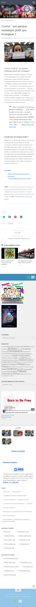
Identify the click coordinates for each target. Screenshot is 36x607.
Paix (31, 362)
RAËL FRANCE (3, 2)
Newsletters (30, 503)
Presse (21, 364)
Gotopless (28, 353)
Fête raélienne (21, 353)
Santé (4, 369)
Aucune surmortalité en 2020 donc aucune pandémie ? (7, 262)
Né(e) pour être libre (6, 417)
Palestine (5, 364)
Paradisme (13, 364)
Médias (17, 360)
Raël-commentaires (7, 20)
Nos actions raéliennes (9, 507)
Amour (27, 346)
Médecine (12, 360)
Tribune (21, 371)
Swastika (4, 371)
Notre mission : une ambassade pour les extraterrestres (17, 511)
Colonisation (4, 351)
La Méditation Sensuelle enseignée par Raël (14, 495)
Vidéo (22, 374)
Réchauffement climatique (16, 366)
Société (20, 369)
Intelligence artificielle (7, 358)
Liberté (23, 358)
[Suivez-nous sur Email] (33, 277)
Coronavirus (10, 223)
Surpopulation (28, 369)
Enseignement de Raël (7, 415)
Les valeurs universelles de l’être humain (14, 503)
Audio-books (6, 491)
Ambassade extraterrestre (14, 347)
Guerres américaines (6, 355)
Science (12, 368)
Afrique (3, 346)
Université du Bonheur (10, 374)
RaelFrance (8, 38)
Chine (19, 349)
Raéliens (28, 364)
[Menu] (33, 2)
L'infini (19, 358)
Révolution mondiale (28, 367)
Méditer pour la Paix (22, 362)
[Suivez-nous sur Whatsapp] (28, 277)
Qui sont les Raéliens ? (9, 515)
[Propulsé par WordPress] (16, 596)
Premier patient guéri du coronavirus (19, 178)
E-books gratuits (16, 491)
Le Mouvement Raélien (9, 499)
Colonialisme (26, 349)
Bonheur (12, 348)
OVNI (28, 362)
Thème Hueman (27, 596)
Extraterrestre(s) (12, 353)
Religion (5, 366)
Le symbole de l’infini (22, 499)
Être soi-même (10, 375)
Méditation (23, 360)
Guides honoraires (21, 355)
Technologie (12, 372)
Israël (15, 358)
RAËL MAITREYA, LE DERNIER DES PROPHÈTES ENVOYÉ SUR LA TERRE (15, 520)
